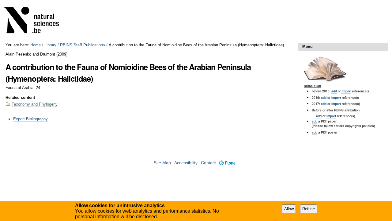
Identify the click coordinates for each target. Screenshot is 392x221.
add (334, 91)
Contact (208, 163)
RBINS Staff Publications (82, 45)
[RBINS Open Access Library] (35, 21)
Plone (227, 163)
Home (35, 45)
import (346, 91)
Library (50, 45)
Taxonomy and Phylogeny (35, 104)
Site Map (162, 163)
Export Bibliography (30, 119)
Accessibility (186, 163)
